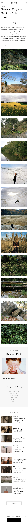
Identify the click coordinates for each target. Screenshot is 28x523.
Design (14, 457)
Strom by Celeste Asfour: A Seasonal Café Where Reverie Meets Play (20, 460)
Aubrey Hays (4, 27)
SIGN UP (14, 520)
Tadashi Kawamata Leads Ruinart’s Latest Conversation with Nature (19, 450)
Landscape (14, 399)
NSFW (14, 401)
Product (17, 485)
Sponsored (16, 445)
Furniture (17, 466)
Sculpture (16, 416)
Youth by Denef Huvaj (8, 378)
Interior (17, 457)
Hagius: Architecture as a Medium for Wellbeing (20, 480)
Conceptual (14, 393)
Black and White (14, 391)
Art (13, 416)
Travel (14, 403)
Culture (17, 477)
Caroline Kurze (14, 24)
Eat (16, 426)
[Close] (26, 516)
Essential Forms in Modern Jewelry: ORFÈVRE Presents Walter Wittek (18, 490)
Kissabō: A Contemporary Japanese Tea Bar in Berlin (19, 430)
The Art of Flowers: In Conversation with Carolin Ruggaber (19, 420)
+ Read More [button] (4, 46)
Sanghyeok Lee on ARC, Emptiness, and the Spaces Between (19, 470)
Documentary (14, 395)
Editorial (14, 397)
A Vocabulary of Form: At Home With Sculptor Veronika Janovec (19, 439)
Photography (4, 6)
